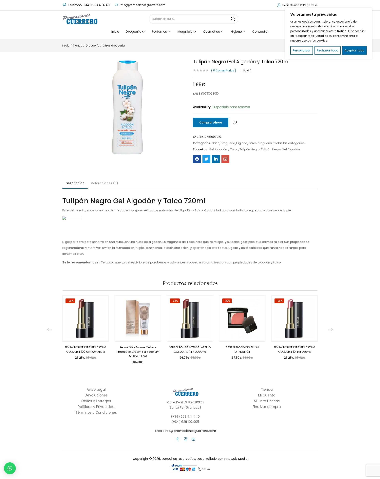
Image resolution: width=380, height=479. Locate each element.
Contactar (260, 31)
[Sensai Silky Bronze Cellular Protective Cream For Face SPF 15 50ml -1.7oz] (138, 318)
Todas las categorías (289, 143)
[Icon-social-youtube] (193, 439)
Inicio (115, 31)
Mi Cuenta (267, 395)
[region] (328, 33)
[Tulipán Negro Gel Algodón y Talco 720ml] (197, 159)
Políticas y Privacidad (96, 406)
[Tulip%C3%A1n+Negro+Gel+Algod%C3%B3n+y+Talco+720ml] (206, 159)
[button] (10, 468)
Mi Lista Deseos (267, 401)
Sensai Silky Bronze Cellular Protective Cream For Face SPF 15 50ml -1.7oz (138, 351)
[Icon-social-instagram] (185, 439)
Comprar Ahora (210, 123)
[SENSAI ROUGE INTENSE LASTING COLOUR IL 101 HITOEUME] (294, 318)
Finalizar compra (267, 406)
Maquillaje (185, 31)
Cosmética (212, 31)
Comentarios (223, 70)
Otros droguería (114, 46)
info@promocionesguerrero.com (142, 5)
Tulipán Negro (249, 149)
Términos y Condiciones (96, 412)
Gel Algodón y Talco (223, 149)
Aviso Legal (96, 389)
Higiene (241, 143)
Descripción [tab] (75, 183)
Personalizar (302, 50)
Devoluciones (96, 395)
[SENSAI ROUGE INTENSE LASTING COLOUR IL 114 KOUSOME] (190, 318)
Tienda (77, 46)
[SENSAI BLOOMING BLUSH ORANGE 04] (242, 318)
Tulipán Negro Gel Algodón (280, 149)
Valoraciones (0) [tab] (104, 183)
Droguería (92, 46)
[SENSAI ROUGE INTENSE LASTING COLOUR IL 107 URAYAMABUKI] (85, 318)
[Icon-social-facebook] (177, 439)
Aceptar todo (354, 50)
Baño (215, 143)
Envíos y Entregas (96, 401)
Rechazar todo (327, 50)
